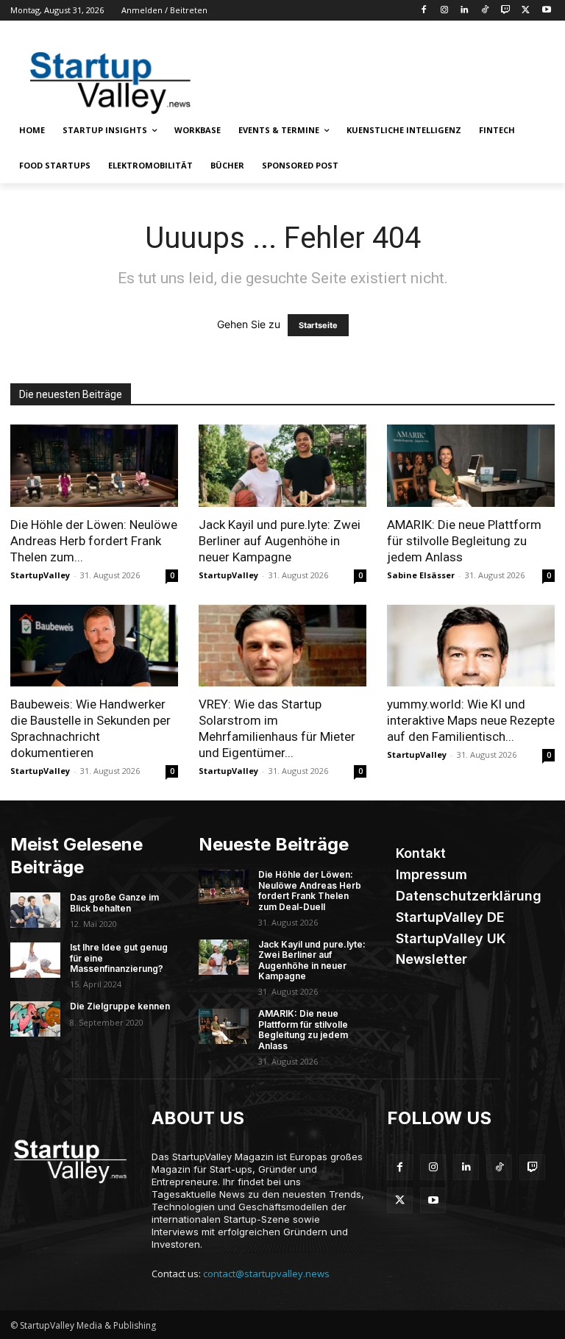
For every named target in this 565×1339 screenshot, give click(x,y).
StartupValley (40, 574)
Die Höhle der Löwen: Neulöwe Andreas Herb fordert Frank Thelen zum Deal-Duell (309, 890)
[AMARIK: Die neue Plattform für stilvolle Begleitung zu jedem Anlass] (471, 466)
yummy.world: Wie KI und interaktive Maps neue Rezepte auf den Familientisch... (471, 720)
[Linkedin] (464, 10)
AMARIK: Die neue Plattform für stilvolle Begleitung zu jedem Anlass (464, 540)
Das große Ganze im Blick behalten (114, 902)
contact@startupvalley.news (266, 1273)
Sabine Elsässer (421, 574)
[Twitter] (525, 10)
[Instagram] (444, 10)
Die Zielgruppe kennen (120, 1006)
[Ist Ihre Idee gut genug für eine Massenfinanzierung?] (35, 960)
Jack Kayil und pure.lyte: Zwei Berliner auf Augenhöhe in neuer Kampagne (279, 540)
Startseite (318, 325)
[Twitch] (505, 10)
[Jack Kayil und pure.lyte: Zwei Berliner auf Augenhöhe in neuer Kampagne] (282, 466)
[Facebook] (423, 10)
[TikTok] (485, 10)
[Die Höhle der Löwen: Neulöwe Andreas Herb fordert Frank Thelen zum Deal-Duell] (94, 466)
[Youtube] (546, 10)
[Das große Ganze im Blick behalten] (35, 910)
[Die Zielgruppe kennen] (35, 1019)
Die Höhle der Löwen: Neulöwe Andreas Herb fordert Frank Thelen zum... (93, 540)
